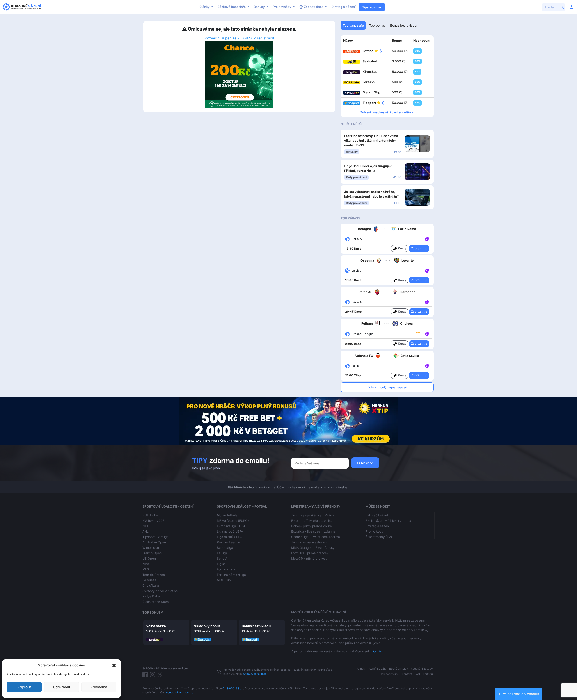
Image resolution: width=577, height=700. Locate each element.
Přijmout (24, 687)
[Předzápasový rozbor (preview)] (417, 334)
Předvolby (98, 687)
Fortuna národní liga (231, 575)
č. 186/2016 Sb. (232, 688)
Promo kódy (374, 531)
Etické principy (398, 668)
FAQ (417, 674)
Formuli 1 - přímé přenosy (309, 553)
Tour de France (153, 575)
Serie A (222, 558)
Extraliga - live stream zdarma (313, 531)
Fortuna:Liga (226, 569)
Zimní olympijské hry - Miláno (312, 515)
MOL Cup (224, 580)
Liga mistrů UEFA (229, 537)
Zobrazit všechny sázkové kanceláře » (387, 112)
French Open (152, 553)
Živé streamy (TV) (379, 537)
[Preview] (417, 334)
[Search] (562, 7)
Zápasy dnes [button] (313, 7)
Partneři (428, 674)
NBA (145, 564)
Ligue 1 (222, 564)
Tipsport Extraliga (155, 537)
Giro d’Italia (150, 585)
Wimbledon (150, 548)
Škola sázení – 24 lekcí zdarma (388, 520)
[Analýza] (427, 238)
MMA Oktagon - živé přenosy (312, 548)
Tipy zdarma (371, 7)
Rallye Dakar (151, 596)
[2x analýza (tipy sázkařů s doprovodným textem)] (426, 302)
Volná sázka (156, 626)
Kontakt (407, 674)
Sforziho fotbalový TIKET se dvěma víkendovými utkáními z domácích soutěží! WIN (371, 140)
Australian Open (154, 542)
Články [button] (205, 7)
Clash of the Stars (155, 602)
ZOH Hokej (150, 515)
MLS (145, 569)
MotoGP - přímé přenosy (309, 558)
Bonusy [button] (260, 7)
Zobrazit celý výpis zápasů (387, 387)
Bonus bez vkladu (256, 626)
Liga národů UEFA (230, 531)
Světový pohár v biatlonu (160, 591)
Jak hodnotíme (389, 674)
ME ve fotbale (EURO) (233, 520)
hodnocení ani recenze (179, 692)
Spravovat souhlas (254, 673)
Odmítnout (61, 687)
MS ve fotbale (227, 515)
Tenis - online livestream (309, 542)
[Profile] (571, 7)
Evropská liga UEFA (231, 526)
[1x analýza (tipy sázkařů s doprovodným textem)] (426, 238)
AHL (145, 531)
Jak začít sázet (377, 515)
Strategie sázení (343, 7)
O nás (377, 651)
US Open (149, 558)
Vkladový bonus (207, 626)
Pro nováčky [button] (282, 7)
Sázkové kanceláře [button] (232, 7)
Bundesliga (225, 548)
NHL (145, 526)
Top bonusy (152, 612)
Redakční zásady (422, 668)
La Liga (222, 553)
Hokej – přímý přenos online (311, 526)
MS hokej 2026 (153, 520)
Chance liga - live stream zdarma (315, 537)
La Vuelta (149, 580)
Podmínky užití (377, 668)
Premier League (228, 542)
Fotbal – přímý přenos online (311, 520)
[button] (114, 665)
